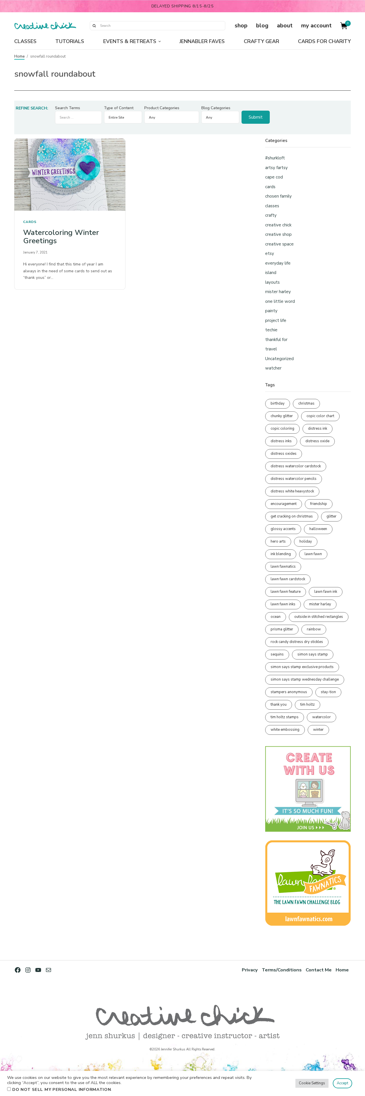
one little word (280, 301)
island (270, 272)
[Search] (94, 25)
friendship (318, 503)
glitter (331, 516)
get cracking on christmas (292, 516)
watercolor (321, 717)
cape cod (274, 177)
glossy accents (283, 528)
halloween (318, 528)
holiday (305, 541)
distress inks (281, 441)
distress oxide (317, 441)
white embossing (285, 729)
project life (275, 320)
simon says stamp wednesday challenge (305, 679)
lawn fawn (313, 554)
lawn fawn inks (283, 604)
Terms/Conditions (282, 970)
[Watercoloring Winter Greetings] (69, 175)
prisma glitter (282, 629)
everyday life (278, 263)
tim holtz (307, 704)
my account (316, 25)
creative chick (278, 225)
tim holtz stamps (285, 717)
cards (29, 222)
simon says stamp (312, 654)
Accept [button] (342, 1083)
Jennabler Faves (202, 41)
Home (19, 56)
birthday (278, 403)
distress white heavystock (292, 491)
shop (241, 25)
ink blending (281, 554)
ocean (276, 616)
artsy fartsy (276, 168)
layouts (272, 282)
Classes (25, 41)
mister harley (278, 292)
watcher (273, 368)
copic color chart (320, 416)
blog (262, 25)
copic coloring (282, 428)
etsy (269, 253)
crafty (271, 215)
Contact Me (319, 970)
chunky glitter (282, 416)
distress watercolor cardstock (296, 466)
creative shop (278, 234)
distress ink (317, 428)
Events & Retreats (129, 41)
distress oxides (284, 453)
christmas (306, 403)
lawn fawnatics (283, 566)
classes (272, 206)
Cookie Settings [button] (312, 1083)
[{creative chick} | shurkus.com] (45, 25)
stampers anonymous (289, 692)
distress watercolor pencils (294, 478)
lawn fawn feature (286, 591)
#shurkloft (275, 158)
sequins (277, 654)
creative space (279, 244)
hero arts (278, 541)
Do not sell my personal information (61, 1089)
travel (271, 349)
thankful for (276, 339)
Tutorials (69, 41)
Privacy (250, 970)
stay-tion (328, 692)
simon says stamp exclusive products (302, 666)
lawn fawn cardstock (288, 579)
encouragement (284, 503)
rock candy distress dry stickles (297, 641)
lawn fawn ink (325, 591)
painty (271, 311)
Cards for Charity (324, 41)
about (285, 25)
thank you (279, 704)
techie (271, 330)
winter (318, 729)
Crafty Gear (261, 41)
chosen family (278, 196)
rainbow (314, 629)
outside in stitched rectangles (318, 616)
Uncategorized (279, 359)
